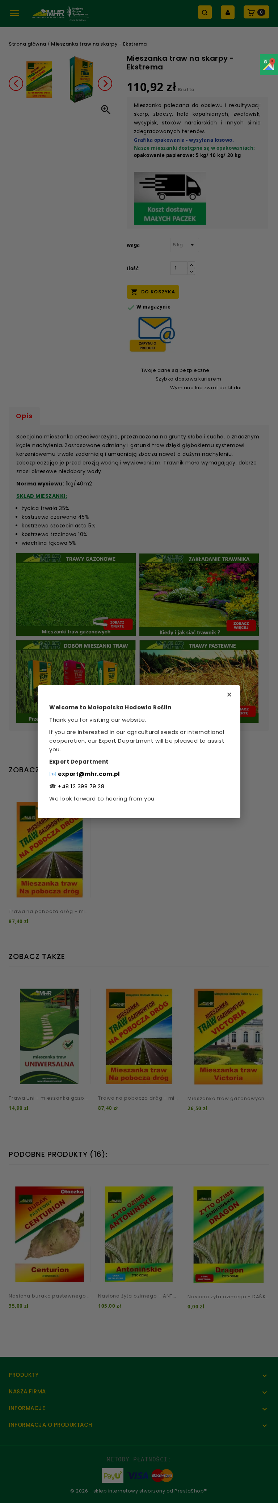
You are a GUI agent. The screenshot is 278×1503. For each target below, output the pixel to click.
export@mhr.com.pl (89, 774)
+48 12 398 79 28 (81, 786)
